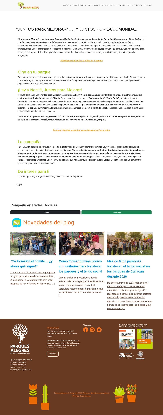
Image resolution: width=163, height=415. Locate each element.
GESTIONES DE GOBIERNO (101, 5)
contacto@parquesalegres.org (20, 370)
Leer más (52, 354)
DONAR (148, 5)
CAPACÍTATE (125, 5)
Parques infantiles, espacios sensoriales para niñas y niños (81, 130)
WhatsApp (117, 212)
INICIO (66, 5)
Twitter (46, 212)
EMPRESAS (79, 5)
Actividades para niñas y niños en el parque (81, 61)
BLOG (137, 5)
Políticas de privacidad (81, 396)
